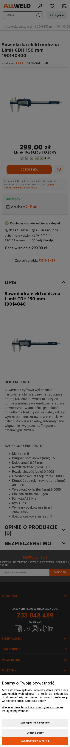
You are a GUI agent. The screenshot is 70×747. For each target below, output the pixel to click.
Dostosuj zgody (35, 733)
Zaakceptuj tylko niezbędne (35, 722)
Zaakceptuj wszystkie (35, 741)
